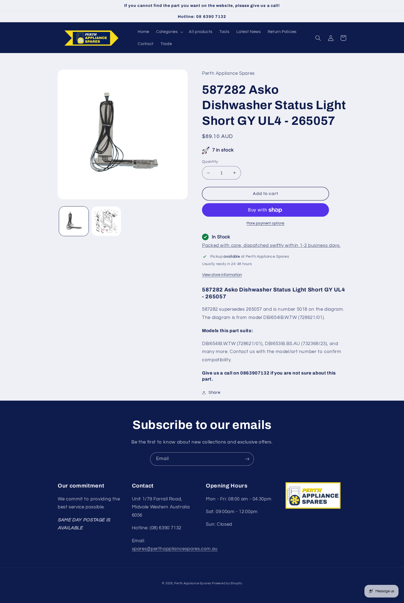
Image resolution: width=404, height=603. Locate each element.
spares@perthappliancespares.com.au (175, 548)
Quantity (210, 162)
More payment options (265, 223)
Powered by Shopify (227, 583)
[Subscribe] (247, 459)
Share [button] (214, 392)
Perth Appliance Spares (192, 583)
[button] (169, 32)
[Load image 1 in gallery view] (73, 221)
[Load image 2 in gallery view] (106, 221)
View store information (222, 275)
